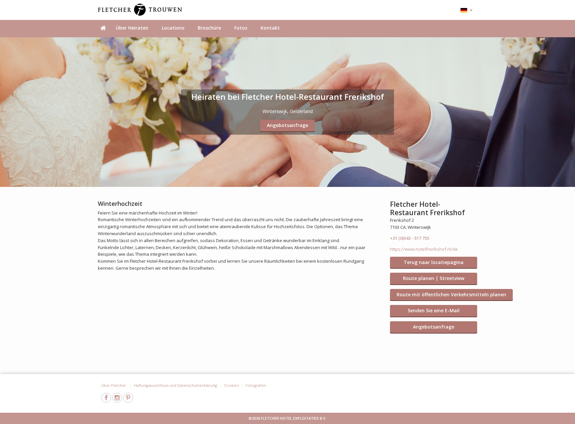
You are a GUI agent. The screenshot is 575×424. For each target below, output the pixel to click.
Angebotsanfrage (287, 125)
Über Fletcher (114, 385)
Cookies (231, 385)
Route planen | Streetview (433, 278)
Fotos (240, 28)
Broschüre (209, 28)
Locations (173, 28)
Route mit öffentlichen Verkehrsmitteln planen (451, 294)
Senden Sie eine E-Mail (434, 310)
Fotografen (256, 385)
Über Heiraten (132, 28)
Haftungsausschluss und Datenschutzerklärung (175, 385)
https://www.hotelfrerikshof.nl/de (424, 249)
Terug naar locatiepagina (434, 262)
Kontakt (270, 28)
